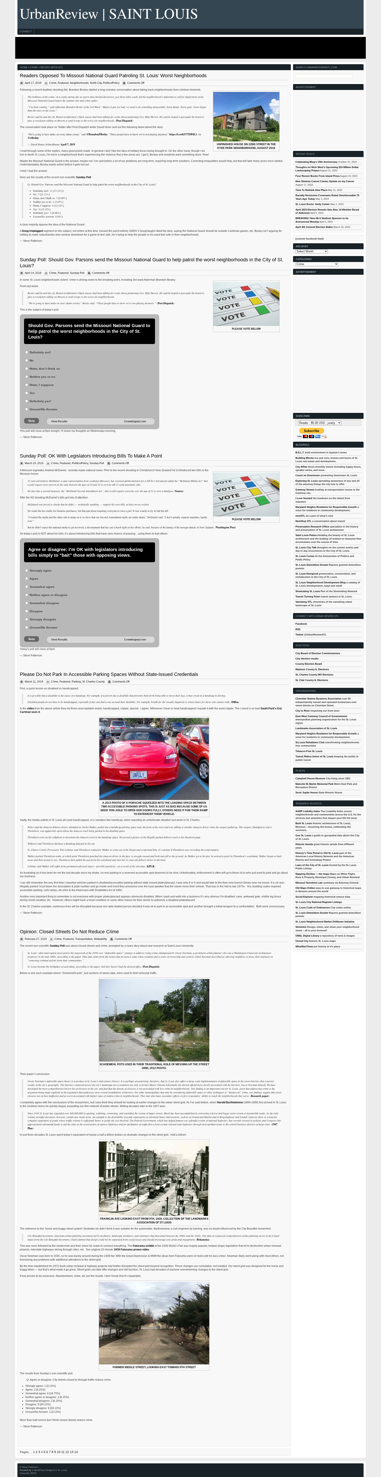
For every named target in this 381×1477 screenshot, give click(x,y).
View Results (59, 421)
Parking (76, 681)
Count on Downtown (307, 475)
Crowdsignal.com (135, 421)
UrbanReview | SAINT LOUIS (109, 13)
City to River (302, 710)
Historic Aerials (304, 844)
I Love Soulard (303, 498)
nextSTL (300, 515)
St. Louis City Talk (305, 547)
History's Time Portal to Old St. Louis (317, 853)
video (30, 708)
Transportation (84, 939)
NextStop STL (303, 521)
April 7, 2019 (67, 144)
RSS (297, 629)
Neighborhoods (79, 82)
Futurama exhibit (143, 1245)
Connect (26, 31)
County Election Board (308, 664)
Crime (52, 82)
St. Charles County (93, 681)
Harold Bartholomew (230, 1102)
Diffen (235, 702)
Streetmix (300, 927)
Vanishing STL (303, 601)
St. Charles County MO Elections (314, 674)
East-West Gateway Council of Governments (321, 716)
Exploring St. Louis (306, 481)
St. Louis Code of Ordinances (312, 907)
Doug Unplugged (32, 230)
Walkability (100, 939)
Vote (31, 421)
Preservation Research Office (312, 526)
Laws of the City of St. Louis (312, 865)
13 (71, 1452)
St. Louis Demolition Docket (311, 565)
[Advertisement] (189, 48)
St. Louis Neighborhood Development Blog (320, 582)
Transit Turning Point (307, 596)
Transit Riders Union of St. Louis (314, 756)
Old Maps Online (305, 888)
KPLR (150, 866)
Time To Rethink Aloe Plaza (311, 190)
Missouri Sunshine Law (309, 882)
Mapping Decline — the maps (312, 874)
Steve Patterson (30, 1467)
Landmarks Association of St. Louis (316, 728)
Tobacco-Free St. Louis (308, 751)
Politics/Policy (111, 82)
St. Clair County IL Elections (311, 680)
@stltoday (33, 138)
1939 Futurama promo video (131, 1249)
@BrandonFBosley (97, 134)
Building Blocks (304, 458)
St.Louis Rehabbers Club (310, 742)
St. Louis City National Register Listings (318, 902)
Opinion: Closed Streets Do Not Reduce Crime (69, 931)
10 (58, 1452)
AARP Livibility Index (307, 811)
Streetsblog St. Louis (307, 591)
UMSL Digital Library (307, 935)
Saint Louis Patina (306, 535)
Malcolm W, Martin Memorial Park (314, 784)
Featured (63, 82)
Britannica (203, 1239)
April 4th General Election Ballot (314, 227)
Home (23, 67)
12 (67, 1452)
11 (63, 1452)
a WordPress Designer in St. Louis (49, 1470)
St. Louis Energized (306, 573)
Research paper (260, 1096)
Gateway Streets (304, 489)
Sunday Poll (83, 177)
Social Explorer (304, 896)
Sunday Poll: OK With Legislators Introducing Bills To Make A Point (91, 456)
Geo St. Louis (303, 835)
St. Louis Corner (304, 556)
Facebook (301, 623)
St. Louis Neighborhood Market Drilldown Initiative (324, 921)
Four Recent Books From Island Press (317, 176)
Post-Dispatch (124, 121)
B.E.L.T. (299, 452)
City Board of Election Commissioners (317, 653)
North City (96, 82)
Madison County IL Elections (312, 669)
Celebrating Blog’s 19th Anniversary (316, 162)
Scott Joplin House (306, 792)
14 (76, 1452)
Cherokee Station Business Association (318, 698)
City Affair (301, 466)
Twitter (299, 634)
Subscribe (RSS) (28, 1473)
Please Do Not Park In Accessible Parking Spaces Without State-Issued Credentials (109, 674)
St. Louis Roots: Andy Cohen (312, 204)
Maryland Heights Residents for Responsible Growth (326, 507)
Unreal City (301, 941)
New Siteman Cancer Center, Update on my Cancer (324, 181)
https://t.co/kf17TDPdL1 (183, 134)
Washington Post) (226, 527)
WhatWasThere (304, 946)
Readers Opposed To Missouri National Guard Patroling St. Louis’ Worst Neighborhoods (113, 75)
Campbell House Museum (310, 778)
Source (179, 491)
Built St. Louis (303, 823)
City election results (307, 658)
